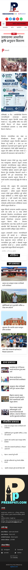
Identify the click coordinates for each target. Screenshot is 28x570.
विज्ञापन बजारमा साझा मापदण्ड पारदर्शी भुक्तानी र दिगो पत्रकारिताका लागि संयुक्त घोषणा (17, 398)
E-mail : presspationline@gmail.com (11, 522)
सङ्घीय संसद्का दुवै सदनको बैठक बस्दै (15, 468)
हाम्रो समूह (4, 527)
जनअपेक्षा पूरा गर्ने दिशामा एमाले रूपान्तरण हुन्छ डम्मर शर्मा (17, 369)
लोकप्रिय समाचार (11, 421)
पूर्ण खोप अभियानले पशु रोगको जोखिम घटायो (14, 461)
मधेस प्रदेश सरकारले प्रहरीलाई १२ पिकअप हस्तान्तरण (11, 350)
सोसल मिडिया (5, 545)
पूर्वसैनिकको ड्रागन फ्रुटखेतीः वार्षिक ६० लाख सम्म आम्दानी (13, 306)
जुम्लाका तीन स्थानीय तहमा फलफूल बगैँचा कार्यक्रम (12, 328)
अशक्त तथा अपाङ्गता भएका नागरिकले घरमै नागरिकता (13, 284)
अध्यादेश (6, 27)
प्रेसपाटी (7, 50)
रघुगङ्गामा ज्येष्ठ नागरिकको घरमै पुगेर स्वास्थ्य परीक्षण (17, 387)
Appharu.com (14, 567)
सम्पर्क (3, 508)
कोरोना (19, 27)
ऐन (13, 27)
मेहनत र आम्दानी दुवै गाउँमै (11, 455)
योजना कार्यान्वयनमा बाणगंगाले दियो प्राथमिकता (18, 378)
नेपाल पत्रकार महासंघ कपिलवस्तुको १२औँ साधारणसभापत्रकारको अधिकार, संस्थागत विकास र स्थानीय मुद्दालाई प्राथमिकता (18, 412)
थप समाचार (14, 263)
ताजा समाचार (9, 362)
